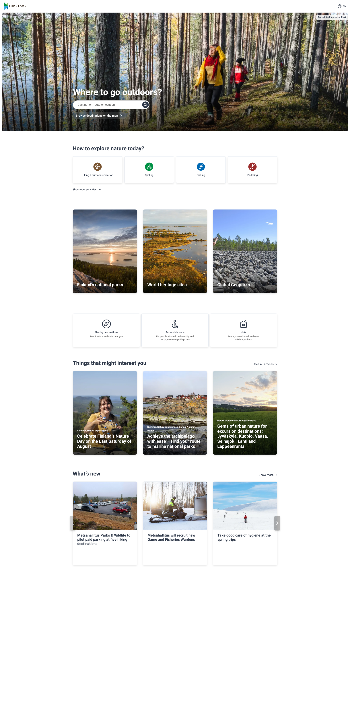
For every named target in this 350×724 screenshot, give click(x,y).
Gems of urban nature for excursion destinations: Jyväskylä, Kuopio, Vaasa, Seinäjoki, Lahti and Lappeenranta (242, 436)
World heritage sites (167, 285)
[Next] (277, 523)
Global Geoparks (233, 285)
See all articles (264, 364)
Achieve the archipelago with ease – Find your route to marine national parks (174, 441)
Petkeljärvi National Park (332, 17)
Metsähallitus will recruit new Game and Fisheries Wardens (171, 537)
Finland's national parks (100, 285)
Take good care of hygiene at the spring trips (244, 537)
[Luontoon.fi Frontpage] (15, 6)
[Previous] (73, 523)
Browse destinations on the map (97, 116)
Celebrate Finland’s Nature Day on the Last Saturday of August (104, 441)
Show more (266, 475)
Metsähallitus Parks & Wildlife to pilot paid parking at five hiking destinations (103, 539)
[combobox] (111, 104)
